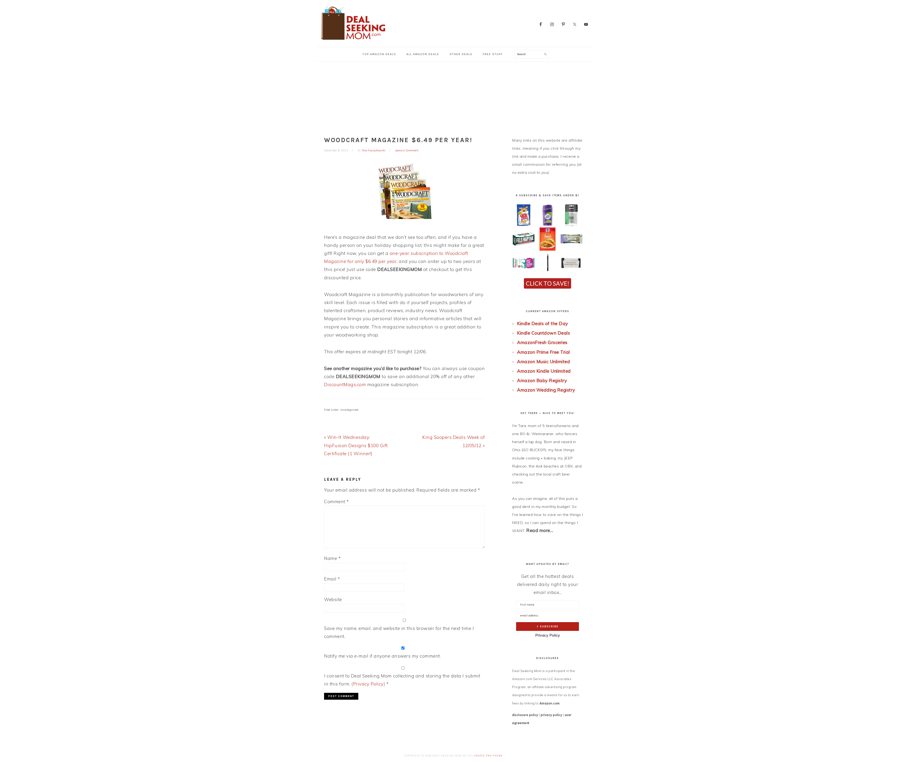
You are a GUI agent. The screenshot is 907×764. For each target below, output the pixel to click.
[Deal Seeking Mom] (353, 41)
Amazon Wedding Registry (546, 390)
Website (333, 599)
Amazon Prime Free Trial (543, 352)
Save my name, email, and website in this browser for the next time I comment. (399, 632)
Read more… (539, 530)
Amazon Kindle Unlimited (544, 371)
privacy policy (551, 715)
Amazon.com (549, 703)
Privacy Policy (547, 635)
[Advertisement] (453, 97)
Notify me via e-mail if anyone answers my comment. (382, 656)
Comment (336, 501)
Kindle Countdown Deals (543, 333)
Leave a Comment (407, 150)
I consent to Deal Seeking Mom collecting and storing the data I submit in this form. (402, 680)
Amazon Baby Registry (542, 380)
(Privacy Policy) (368, 684)
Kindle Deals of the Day (542, 323)
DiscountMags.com (345, 384)
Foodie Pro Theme (488, 755)
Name (332, 558)
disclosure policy (525, 715)
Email (332, 579)
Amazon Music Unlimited (543, 361)
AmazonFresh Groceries (542, 342)
